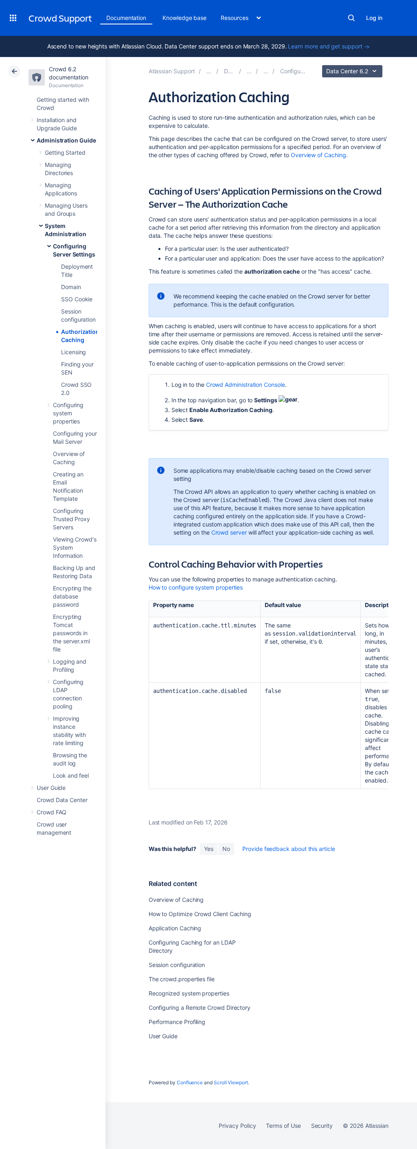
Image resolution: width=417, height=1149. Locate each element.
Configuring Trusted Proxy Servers (71, 519)
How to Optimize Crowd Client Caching (200, 913)
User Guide (51, 787)
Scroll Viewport (231, 1082)
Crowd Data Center (62, 799)
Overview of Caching (318, 154)
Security (322, 1125)
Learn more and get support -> (329, 46)
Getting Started (65, 152)
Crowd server (229, 532)
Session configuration (177, 964)
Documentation (126, 17)
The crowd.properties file (182, 979)
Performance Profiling (177, 1021)
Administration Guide (66, 140)
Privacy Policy (237, 1125)
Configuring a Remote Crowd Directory (199, 1007)
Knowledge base (184, 17)
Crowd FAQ (51, 812)
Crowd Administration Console (245, 384)
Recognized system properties (189, 993)
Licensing (73, 352)
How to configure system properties (196, 587)
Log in (374, 17)
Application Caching (175, 928)
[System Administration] (265, 71)
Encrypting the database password (72, 596)
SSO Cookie (76, 299)
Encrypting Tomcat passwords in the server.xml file (71, 633)
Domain (71, 286)
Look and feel (71, 775)
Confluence (190, 1082)
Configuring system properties (68, 413)
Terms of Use (283, 1125)
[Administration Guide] (249, 71)
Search (351, 17)
